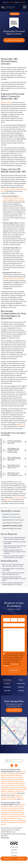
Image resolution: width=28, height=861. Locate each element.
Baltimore (4, 791)
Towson (11, 787)
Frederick (7, 683)
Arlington (22, 804)
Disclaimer (6, 665)
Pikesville (22, 785)
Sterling (21, 808)
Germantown (11, 777)
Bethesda (4, 777)
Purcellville (4, 818)
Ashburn (15, 808)
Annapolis (10, 791)
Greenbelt (16, 781)
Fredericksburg (20, 820)
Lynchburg (4, 812)
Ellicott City (14, 785)
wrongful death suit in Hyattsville (14, 278)
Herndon (3, 808)
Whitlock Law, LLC (6, 102)
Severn (21, 791)
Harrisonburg (12, 814)
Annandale (4, 814)
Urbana (3, 781)
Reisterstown (18, 787)
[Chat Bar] (14, 858)
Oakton (23, 816)
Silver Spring (7, 680)
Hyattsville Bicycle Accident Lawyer (12, 522)
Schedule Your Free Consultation (14, 40)
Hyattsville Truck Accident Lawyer (11, 517)
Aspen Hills (14, 773)
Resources (14, 852)
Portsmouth (18, 818)
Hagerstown (4, 775)
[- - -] (24, 6)
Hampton (11, 818)
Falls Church (16, 816)
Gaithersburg (5, 779)
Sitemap (14, 855)
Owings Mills (4, 787)
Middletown (18, 775)
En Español (15, 14)
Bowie (21, 680)
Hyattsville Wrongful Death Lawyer (11, 528)
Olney (8, 773)
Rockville (23, 771)
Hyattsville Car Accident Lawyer (11, 514)
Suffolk (14, 810)
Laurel (3, 785)
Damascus (21, 773)
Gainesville (12, 820)
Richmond (9, 810)
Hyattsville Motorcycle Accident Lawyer (13, 520)
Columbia (8, 785)
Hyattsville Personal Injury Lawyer (12, 525)
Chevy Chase (13, 779)
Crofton (16, 791)
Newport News (13, 806)
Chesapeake (7, 687)
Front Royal (9, 816)
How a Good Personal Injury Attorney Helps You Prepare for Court (15, 546)
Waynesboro (20, 814)
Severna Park (21, 683)
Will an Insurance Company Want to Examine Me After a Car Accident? (14, 556)
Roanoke (20, 810)
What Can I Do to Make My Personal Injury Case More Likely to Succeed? (14, 538)
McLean (21, 806)
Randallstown (11, 789)
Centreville (11, 812)
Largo (23, 783)
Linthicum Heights (21, 789)
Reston (3, 810)
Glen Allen (7, 690)
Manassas (21, 687)
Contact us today (19, 497)
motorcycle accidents (18, 200)
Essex (25, 787)
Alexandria (22, 822)
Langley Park (19, 795)
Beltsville (18, 783)
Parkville (3, 789)
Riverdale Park (5, 797)
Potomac (3, 773)
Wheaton (13, 797)
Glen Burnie (13, 793)
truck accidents (14, 198)
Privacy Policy (15, 664)
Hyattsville (13, 799)
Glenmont (19, 797)
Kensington (19, 777)
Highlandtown (5, 799)
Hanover (11, 775)
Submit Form (14, 670)
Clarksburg (9, 781)
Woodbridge (4, 820)
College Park (11, 783)
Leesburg (21, 690)
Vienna (3, 816)
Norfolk (3, 824)
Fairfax (10, 822)
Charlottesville (19, 812)
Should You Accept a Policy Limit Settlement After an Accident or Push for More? (14, 551)
